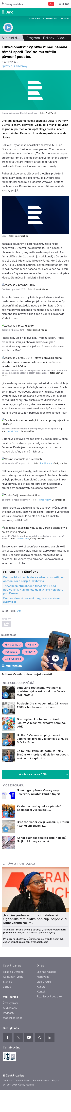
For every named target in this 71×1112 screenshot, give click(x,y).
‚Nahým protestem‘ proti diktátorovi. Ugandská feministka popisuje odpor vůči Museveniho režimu (35, 919)
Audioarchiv (50, 18)
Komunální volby (13, 976)
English (56, 1080)
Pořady (48, 38)
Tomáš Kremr (13, 431)
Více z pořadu (13, 785)
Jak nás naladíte (46, 971)
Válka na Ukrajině (13, 971)
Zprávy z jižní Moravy (14, 66)
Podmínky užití (41, 1080)
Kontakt (41, 991)
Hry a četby (11, 644)
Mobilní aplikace (13, 1017)
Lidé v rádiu (44, 981)
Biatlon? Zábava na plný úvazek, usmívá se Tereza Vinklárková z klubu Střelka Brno (42, 738)
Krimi (31, 644)
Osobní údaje (22, 1080)
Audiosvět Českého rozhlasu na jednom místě (27, 674)
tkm (19, 610)
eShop (7, 986)
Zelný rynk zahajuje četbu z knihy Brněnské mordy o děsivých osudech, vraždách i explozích (43, 754)
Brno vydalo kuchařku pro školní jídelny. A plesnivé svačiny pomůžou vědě (42, 723)
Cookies (7, 1080)
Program (34, 18)
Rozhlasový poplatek (49, 996)
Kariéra (41, 986)
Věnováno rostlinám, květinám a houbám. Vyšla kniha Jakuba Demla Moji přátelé (41, 691)
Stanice (7, 981)
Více (62, 38)
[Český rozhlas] (12, 4)
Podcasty (9, 1013)
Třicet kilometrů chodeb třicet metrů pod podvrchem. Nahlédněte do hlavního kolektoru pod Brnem (33, 589)
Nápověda (43, 976)
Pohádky (10, 651)
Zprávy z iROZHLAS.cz (19, 863)
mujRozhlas (8, 634)
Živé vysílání (12, 658)
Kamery (65, 18)
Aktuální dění (11, 38)
